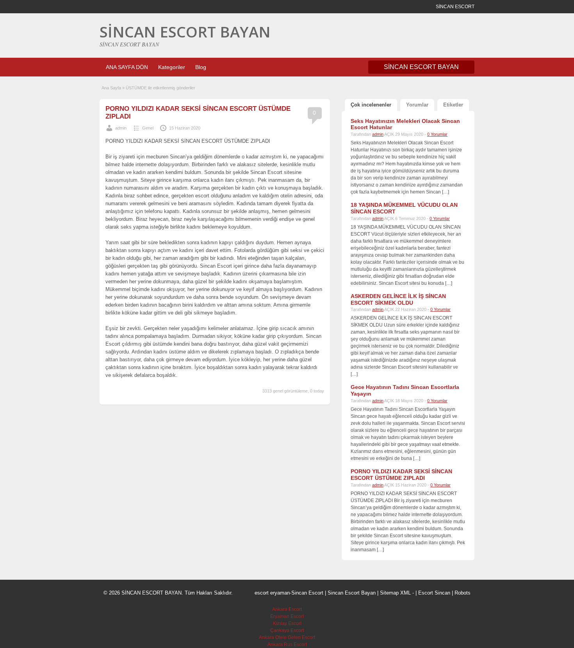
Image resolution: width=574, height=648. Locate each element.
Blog (200, 67)
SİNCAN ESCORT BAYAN (185, 31)
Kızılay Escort (287, 623)
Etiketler (453, 105)
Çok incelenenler (371, 105)
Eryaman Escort (287, 616)
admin (121, 128)
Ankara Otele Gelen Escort (287, 637)
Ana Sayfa (111, 87)
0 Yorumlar (437, 134)
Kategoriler (171, 67)
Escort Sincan (434, 593)
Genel (147, 128)
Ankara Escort (287, 609)
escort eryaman (272, 593)
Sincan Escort (307, 593)
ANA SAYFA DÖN (127, 67)
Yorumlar (417, 105)
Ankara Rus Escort (287, 644)
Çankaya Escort (287, 630)
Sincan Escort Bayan (352, 593)
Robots (463, 593)
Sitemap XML (395, 593)
